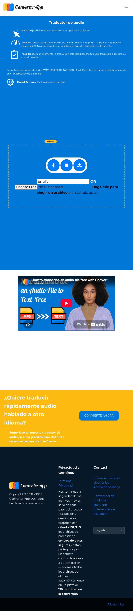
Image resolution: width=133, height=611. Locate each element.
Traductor (100, 504)
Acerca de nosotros (107, 487)
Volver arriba (115, 604)
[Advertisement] (66, 113)
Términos (64, 481)
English (100, 530)
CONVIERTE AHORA (99, 415)
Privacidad (65, 485)
